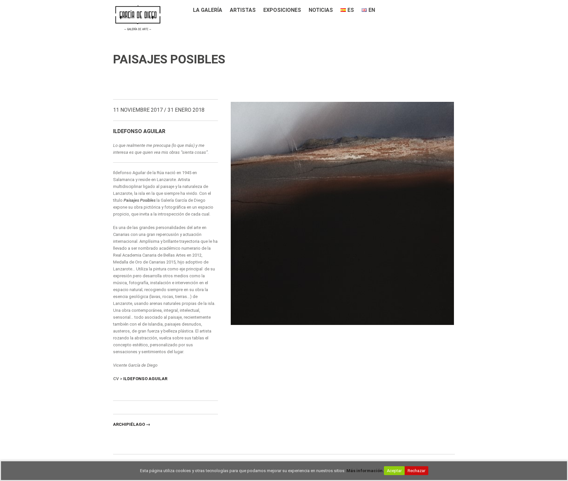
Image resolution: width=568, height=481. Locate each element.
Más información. (365, 470)
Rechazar (416, 470)
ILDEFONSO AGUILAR (145, 378)
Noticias (321, 10)
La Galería (207, 10)
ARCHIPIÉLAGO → (131, 424)
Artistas (243, 10)
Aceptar (394, 470)
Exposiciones (282, 10)
